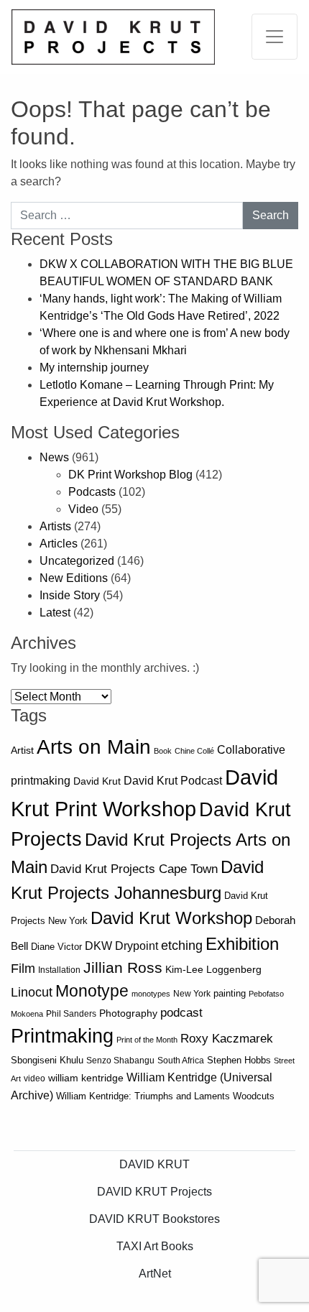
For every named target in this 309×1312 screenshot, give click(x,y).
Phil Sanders (71, 1014)
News (54, 457)
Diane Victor (56, 946)
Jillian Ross (122, 967)
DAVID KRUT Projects (154, 1192)
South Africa (180, 1060)
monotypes (151, 993)
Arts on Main (94, 747)
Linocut (31, 992)
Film (23, 968)
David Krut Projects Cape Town (134, 869)
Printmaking (62, 1036)
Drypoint (136, 946)
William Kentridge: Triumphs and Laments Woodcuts (165, 1096)
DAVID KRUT (154, 1164)
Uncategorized (77, 561)
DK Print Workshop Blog (130, 474)
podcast (181, 1013)
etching (182, 945)
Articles (59, 543)
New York (192, 994)
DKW (98, 945)
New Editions (74, 578)
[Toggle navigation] (275, 37)
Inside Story (70, 595)
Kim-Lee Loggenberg (213, 969)
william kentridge (86, 1078)
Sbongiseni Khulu (47, 1060)
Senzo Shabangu (120, 1060)
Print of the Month (146, 1039)
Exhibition (242, 943)
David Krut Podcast (173, 780)
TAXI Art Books (154, 1246)
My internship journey (94, 367)
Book (163, 751)
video (34, 1078)
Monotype (92, 991)
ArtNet (155, 1273)
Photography (128, 1013)
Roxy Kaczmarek (226, 1038)
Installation (59, 970)
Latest (55, 612)
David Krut (97, 781)
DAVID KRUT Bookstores (154, 1219)
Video (83, 509)
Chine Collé (194, 751)
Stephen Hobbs (239, 1060)
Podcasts (92, 492)
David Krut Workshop (171, 918)
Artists (55, 526)
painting (229, 994)
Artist (22, 750)
